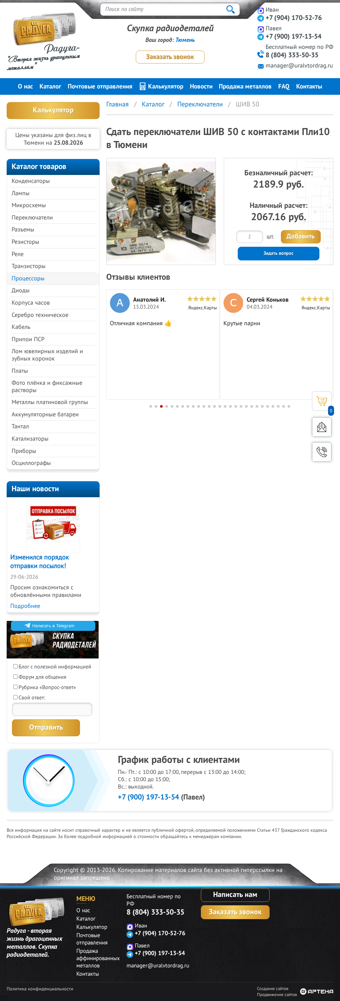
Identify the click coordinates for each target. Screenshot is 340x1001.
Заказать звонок (170, 57)
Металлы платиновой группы (50, 402)
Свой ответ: (32, 698)
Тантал (20, 426)
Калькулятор (164, 86)
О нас (25, 86)
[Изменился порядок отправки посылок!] (53, 526)
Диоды (21, 290)
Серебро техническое (40, 315)
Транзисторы (28, 266)
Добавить (301, 236)
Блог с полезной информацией (55, 667)
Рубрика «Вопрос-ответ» (47, 687)
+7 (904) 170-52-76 (294, 18)
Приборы (24, 451)
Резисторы (25, 241)
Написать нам (235, 894)
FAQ (284, 86)
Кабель (21, 327)
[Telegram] (260, 18)
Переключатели (32, 217)
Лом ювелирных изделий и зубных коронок (47, 355)
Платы (20, 370)
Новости (201, 86)
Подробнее (25, 606)
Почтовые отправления (100, 86)
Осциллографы (31, 463)
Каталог (50, 86)
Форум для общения (42, 677)
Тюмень (185, 40)
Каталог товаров (39, 166)
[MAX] (260, 10)
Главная (117, 104)
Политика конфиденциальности (40, 989)
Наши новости (35, 488)
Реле (18, 254)
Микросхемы (29, 205)
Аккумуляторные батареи (45, 414)
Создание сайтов (272, 988)
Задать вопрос (279, 253)
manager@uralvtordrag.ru (299, 65)
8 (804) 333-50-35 (155, 912)
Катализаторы (30, 438)
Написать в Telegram (53, 625)
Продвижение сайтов (277, 994)
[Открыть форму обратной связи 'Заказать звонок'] (322, 452)
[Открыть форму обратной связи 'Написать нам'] (322, 427)
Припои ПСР (28, 339)
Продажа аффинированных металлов (98, 958)
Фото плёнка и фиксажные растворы (47, 386)
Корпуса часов (31, 302)
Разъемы (23, 229)
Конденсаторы (31, 181)
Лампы (21, 193)
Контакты (309, 86)
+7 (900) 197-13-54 (148, 797)
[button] (150, 406)
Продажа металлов (245, 86)
